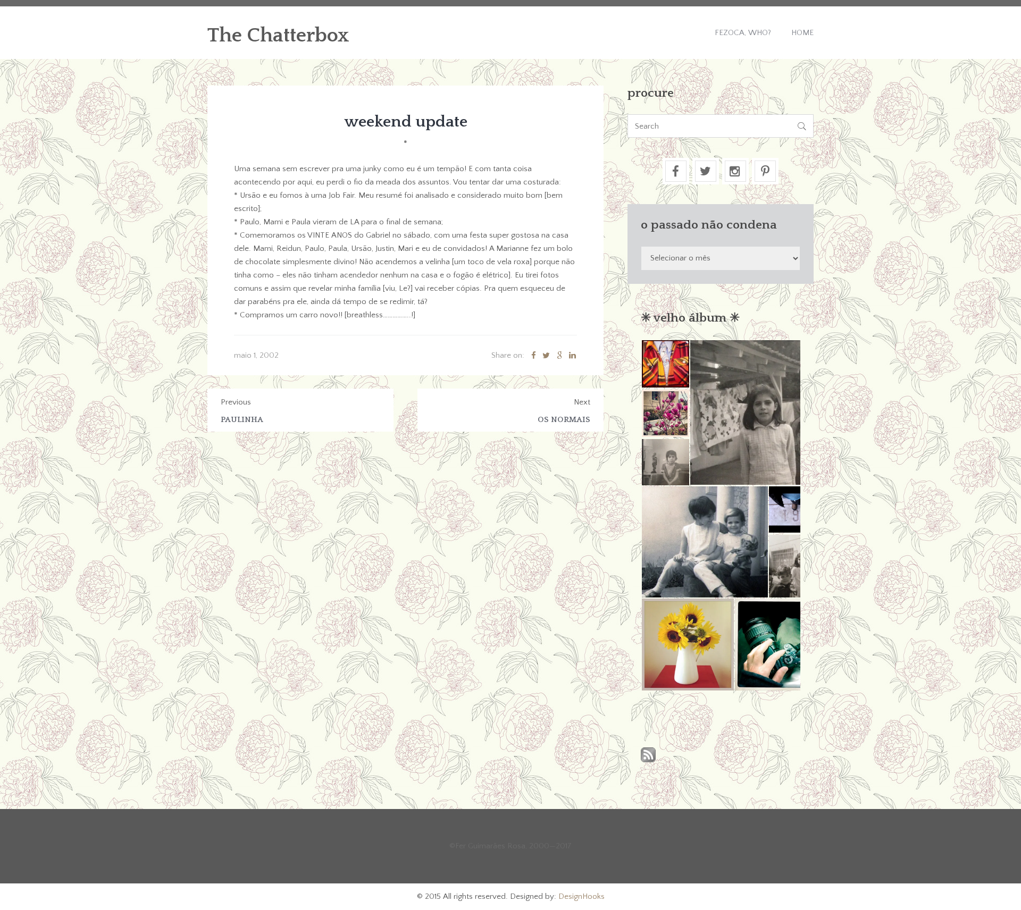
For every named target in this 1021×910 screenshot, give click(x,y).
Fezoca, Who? (743, 32)
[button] (665, 364)
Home (802, 32)
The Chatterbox (278, 35)
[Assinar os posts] (648, 755)
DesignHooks (581, 896)
